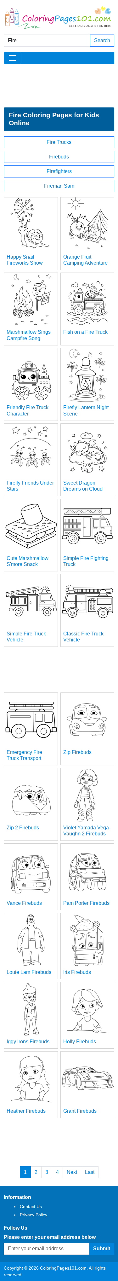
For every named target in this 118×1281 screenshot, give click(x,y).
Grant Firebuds (80, 1111)
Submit (101, 1248)
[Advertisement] (59, 86)
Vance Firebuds (24, 903)
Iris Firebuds (77, 972)
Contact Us (31, 1206)
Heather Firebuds (26, 1111)
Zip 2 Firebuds (23, 827)
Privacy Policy (33, 1214)
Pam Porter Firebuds (86, 903)
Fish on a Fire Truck (85, 332)
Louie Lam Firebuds (29, 972)
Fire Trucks (59, 142)
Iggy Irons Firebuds (28, 1041)
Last (89, 1172)
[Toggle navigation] (12, 58)
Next (72, 1172)
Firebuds (59, 156)
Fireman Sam (59, 186)
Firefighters (59, 171)
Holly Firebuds (79, 1041)
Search (102, 40)
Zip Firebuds (77, 752)
